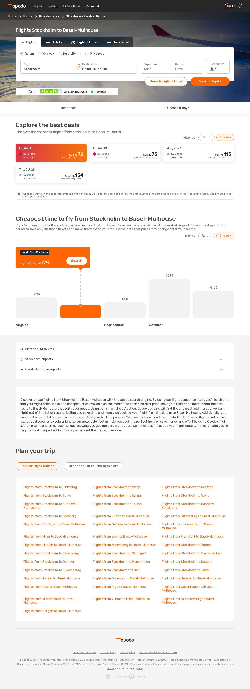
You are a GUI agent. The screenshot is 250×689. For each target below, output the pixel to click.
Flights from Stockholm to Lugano (187, 561)
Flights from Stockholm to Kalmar (117, 495)
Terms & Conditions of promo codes (158, 652)
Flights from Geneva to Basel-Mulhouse (122, 524)
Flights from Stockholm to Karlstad (187, 487)
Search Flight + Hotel (166, 81)
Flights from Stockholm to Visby (116, 487)
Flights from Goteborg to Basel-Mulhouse (123, 578)
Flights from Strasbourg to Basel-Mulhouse (194, 516)
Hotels (53, 6)
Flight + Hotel (71, 6)
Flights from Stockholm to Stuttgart (119, 553)
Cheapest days (178, 108)
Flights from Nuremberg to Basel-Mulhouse (124, 545)
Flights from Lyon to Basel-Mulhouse (120, 536)
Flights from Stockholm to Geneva (48, 561)
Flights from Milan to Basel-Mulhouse (50, 536)
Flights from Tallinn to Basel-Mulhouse (51, 578)
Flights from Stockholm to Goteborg (49, 516)
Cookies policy (108, 652)
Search (76, 261)
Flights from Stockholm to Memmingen (121, 561)
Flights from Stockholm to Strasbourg (51, 553)
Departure (150, 64)
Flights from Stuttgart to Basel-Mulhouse (54, 524)
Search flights (210, 81)
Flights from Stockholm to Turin (185, 570)
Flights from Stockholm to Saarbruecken (191, 553)
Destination (89, 64)
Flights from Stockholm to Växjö (185, 495)
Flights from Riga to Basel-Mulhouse (119, 587)
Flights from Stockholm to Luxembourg (52, 570)
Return (179, 64)
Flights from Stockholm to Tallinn (117, 504)
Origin (27, 64)
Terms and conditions (84, 652)
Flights (38, 6)
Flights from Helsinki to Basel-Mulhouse (191, 578)
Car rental (92, 6)
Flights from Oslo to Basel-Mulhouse (50, 587)
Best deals (68, 108)
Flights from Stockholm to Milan (116, 570)
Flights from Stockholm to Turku (47, 495)
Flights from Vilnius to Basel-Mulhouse (121, 599)
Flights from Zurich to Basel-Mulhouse (121, 516)
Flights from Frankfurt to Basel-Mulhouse (192, 536)
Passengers (217, 64)
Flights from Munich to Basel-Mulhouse (52, 545)
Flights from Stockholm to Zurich (186, 545)
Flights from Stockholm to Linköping (50, 487)
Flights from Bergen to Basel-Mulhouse (52, 611)
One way (225, 137)
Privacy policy (127, 652)
